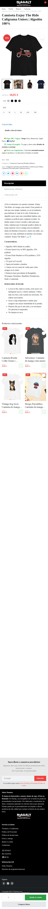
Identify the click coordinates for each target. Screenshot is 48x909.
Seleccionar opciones (21, 365)
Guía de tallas (7, 124)
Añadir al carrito (35, 897)
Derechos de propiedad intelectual (13, 869)
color (4, 101)
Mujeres (18, 9)
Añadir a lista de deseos (13, 130)
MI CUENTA (6, 854)
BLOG (6, 857)
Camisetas (27, 9)
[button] (43, 3)
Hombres (26, 163)
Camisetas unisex (24, 168)
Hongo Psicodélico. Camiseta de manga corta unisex (34, 407)
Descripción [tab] (9, 183)
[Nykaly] (24, 3)
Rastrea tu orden (7, 842)
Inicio (4, 9)
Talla (4, 107)
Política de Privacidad (9, 832)
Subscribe (40, 778)
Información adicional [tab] (13, 189)
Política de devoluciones (10, 835)
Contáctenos (6, 845)
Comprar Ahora (24, 904)
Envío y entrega (7, 838)
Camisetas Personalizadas (10, 168)
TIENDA (7, 850)
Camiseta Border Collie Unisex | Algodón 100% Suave (12, 361)
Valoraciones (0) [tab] (10, 195)
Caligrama (9, 166)
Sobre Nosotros (7, 866)
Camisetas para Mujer (36, 166)
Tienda (10, 9)
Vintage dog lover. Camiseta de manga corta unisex (11, 407)
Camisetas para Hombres (21, 166)
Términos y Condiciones (10, 829)
